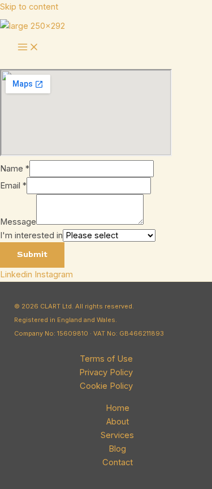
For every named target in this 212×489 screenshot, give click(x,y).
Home (117, 408)
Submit (32, 254)
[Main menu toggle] (28, 48)
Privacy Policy (106, 372)
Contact (117, 462)
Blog (117, 449)
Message (18, 222)
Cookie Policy (106, 386)
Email (13, 186)
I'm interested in (31, 235)
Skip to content (29, 7)
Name (14, 169)
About (117, 422)
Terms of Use (106, 359)
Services (117, 435)
